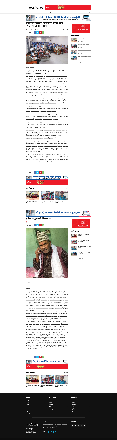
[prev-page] (26, 205)
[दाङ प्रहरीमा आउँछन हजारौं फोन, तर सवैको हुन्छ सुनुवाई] (61, 195)
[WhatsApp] (43, 32)
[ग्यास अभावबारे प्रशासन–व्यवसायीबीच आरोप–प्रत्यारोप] (47, 195)
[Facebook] (35, 32)
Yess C (47, 438)
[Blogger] (72, 425)
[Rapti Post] (27, 29)
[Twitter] (37, 32)
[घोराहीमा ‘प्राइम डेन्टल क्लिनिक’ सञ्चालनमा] (74, 58)
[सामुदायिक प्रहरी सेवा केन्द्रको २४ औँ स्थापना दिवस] (32, 195)
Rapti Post (30, 29)
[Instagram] (81, 425)
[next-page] (28, 205)
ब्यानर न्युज (27, 199)
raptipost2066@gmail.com (51, 431)
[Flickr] (78, 425)
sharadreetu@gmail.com (51, 432)
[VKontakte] (84, 425)
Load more (81, 62)
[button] (89, 12)
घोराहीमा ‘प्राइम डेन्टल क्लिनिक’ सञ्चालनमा (84, 56)
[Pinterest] (40, 32)
